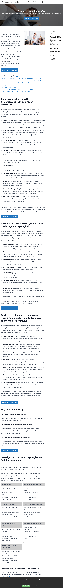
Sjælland (44, 2)
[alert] (31, 582)
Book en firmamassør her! (31, 18)
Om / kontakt (52, 2)
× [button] (61, 578)
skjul (17, 76)
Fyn (39, 2)
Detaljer (44, 583)
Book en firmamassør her (9, 70)
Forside (28, 2)
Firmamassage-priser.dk (10, 2)
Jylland (34, 2)
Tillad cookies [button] (26, 585)
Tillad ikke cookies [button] (35, 585)
